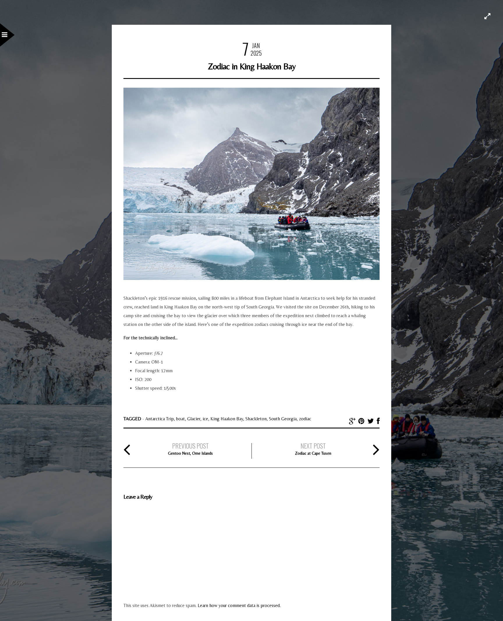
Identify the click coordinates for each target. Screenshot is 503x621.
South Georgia (283, 418)
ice (205, 418)
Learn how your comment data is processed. (239, 605)
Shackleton (256, 418)
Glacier (193, 418)
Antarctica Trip (159, 418)
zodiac (305, 418)
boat (180, 418)
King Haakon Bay (226, 418)
